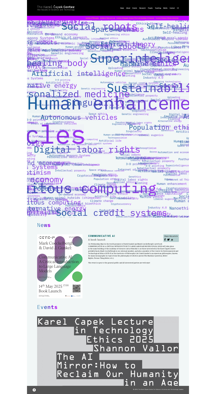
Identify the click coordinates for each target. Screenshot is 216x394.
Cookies (181, 389)
